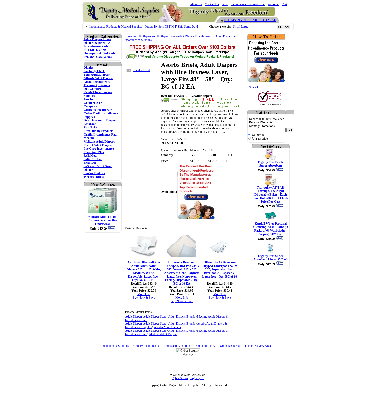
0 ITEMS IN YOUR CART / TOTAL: (250, 20)
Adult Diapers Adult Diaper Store (154, 36)
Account (273, 4)
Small (236, 26)
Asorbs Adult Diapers (167, 327)
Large (244, 26)
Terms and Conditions (177, 345)
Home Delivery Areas (258, 345)
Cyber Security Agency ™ (188, 378)
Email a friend (141, 70)
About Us (196, 4)
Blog (225, 4)
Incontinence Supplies (115, 345)
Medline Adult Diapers (163, 334)
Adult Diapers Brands (190, 36)
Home (128, 36)
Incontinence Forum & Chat (248, 4)
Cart (284, 4)
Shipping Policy (205, 345)
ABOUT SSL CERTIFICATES (270, 104)
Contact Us (212, 4)
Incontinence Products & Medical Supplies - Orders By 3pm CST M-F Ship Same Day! (143, 26)
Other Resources (230, 345)
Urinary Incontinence (146, 345)
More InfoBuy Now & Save (144, 295)
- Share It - (253, 87)
